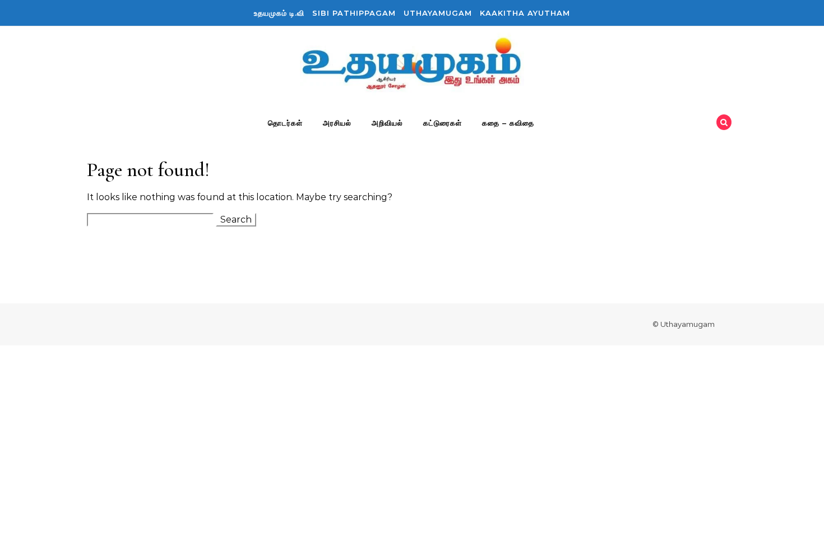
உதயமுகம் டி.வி (279, 12)
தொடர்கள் (285, 122)
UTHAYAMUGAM (438, 12)
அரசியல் (337, 122)
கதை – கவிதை (508, 122)
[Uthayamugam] (412, 66)
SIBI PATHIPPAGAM (354, 12)
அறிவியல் (387, 122)
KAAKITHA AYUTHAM (525, 12)
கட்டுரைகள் (442, 122)
